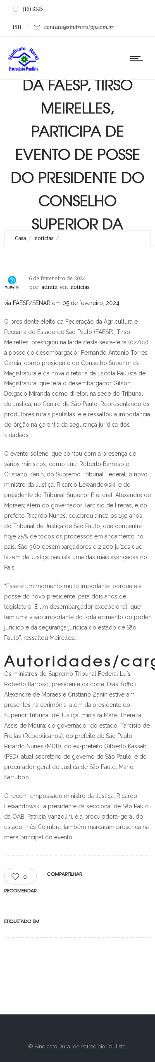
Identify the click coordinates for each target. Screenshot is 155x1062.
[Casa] (23, 69)
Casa (20, 238)
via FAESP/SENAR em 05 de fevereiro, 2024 (61, 303)
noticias (43, 238)
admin (49, 287)
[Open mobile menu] (138, 58)
